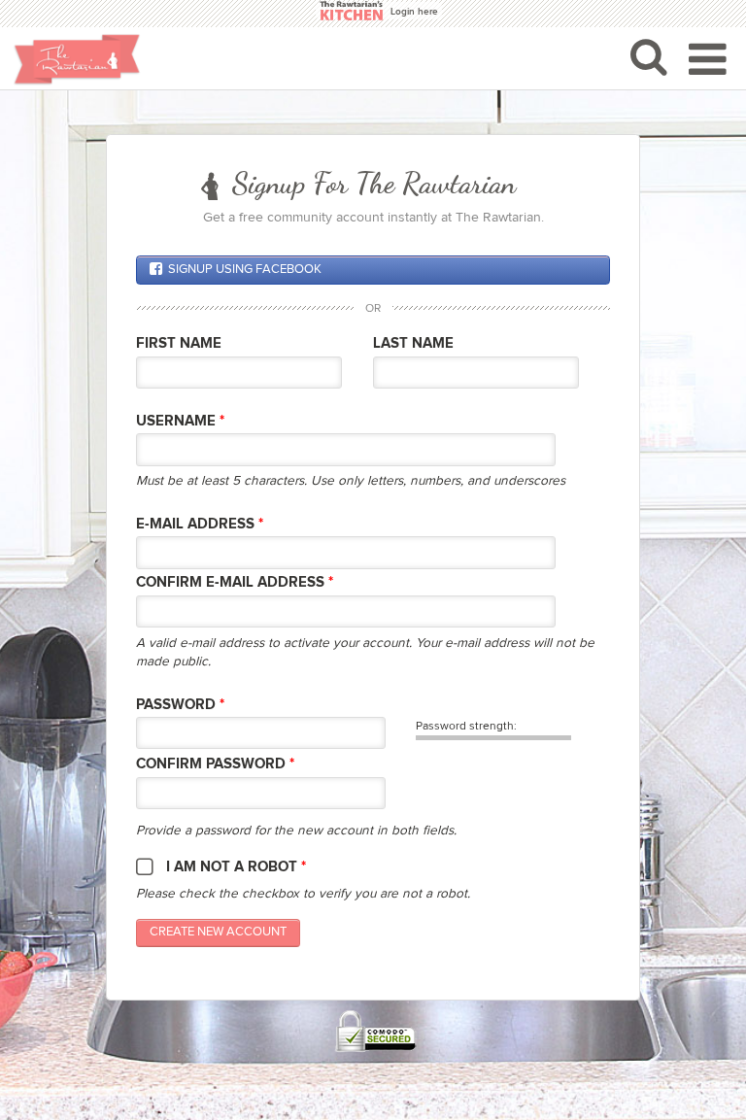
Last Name (413, 343)
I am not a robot (236, 867)
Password (180, 705)
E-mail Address (199, 524)
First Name (178, 343)
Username (180, 421)
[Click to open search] (648, 56)
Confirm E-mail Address (234, 582)
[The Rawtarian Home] (77, 59)
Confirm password (215, 764)
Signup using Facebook (245, 269)
